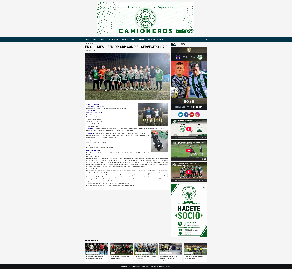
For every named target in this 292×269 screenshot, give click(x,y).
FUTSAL (159, 39)
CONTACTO (103, 39)
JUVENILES (145, 253)
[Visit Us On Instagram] (197, 114)
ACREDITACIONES (114, 39)
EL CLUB (93, 39)
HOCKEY (133, 39)
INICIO (87, 39)
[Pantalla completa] (205, 137)
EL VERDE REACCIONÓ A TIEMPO (146, 257)
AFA (136, 253)
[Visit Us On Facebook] (186, 114)
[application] (189, 129)
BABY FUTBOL (142, 39)
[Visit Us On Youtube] (192, 114)
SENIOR (91, 43)
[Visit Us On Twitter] (180, 114)
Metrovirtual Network (139, 266)
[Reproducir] (173, 137)
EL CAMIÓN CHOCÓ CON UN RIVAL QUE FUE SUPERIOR (94, 257)
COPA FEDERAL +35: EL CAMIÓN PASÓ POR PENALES (194, 257)
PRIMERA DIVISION (94, 253)
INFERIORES (151, 39)
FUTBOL (124, 39)
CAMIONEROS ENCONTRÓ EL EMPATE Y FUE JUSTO (169, 257)
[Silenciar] (202, 137)
